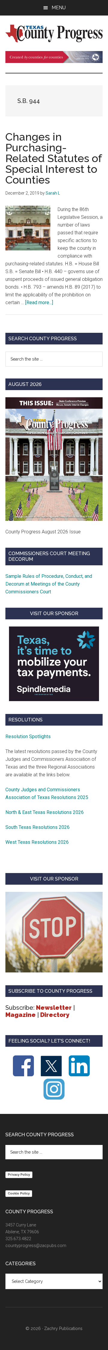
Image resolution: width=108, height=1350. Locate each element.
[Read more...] (39, 302)
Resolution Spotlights (28, 736)
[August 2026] (54, 459)
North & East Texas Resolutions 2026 (45, 812)
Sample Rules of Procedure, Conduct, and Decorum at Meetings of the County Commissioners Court (48, 584)
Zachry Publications (63, 1328)
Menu (59, 7)
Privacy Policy (19, 1174)
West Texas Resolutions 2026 (37, 842)
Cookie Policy (19, 1193)
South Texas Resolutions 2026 (37, 827)
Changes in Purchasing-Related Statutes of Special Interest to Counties (53, 158)
